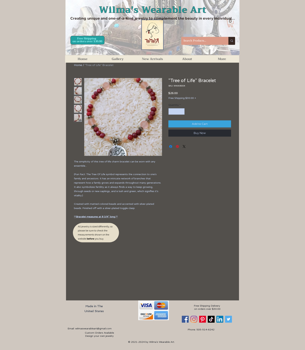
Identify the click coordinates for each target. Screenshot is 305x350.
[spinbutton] (176, 111)
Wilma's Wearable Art (153, 9)
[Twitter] (228, 319)
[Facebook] (185, 319)
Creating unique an (87, 18)
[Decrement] (171, 111)
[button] (230, 23)
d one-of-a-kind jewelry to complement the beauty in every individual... (170, 18)
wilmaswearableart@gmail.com (93, 328)
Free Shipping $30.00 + (182, 98)
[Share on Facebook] (171, 146)
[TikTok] (211, 319)
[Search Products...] (231, 41)
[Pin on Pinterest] (177, 146)
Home (78, 65)
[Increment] (182, 111)
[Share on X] (184, 146)
